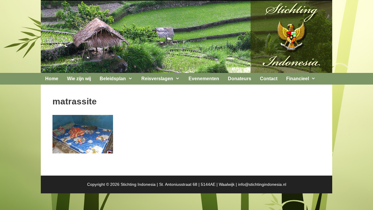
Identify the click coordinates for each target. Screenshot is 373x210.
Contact (268, 78)
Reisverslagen (157, 78)
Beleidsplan (113, 78)
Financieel (297, 78)
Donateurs (239, 78)
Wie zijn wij (79, 78)
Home (51, 78)
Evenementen (204, 78)
